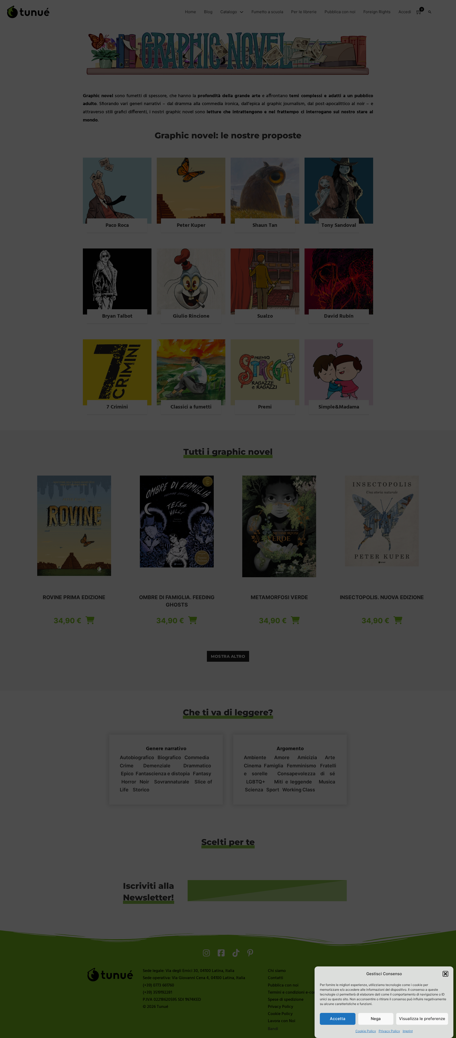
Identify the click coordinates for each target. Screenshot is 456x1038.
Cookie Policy (365, 1031)
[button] (445, 973)
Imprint (408, 1031)
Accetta (337, 1018)
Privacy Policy (389, 1031)
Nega (376, 1018)
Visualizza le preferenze (422, 1018)
